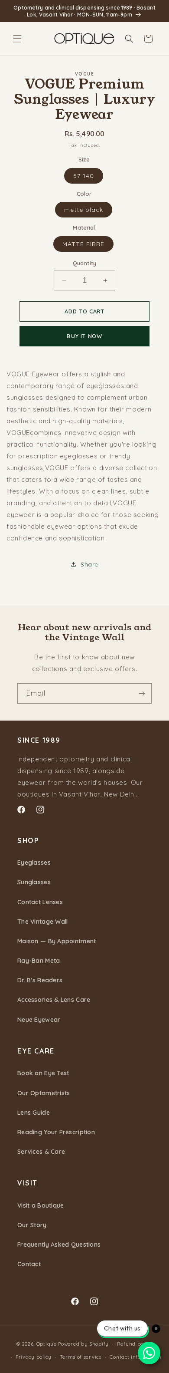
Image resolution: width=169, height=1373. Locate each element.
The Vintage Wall (42, 921)
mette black (83, 210)
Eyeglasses (34, 862)
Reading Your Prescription (56, 1132)
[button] (17, 38)
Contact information (135, 1357)
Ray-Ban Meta (38, 961)
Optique (46, 1343)
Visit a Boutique (40, 1205)
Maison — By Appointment (56, 941)
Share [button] (89, 564)
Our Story (32, 1225)
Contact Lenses (40, 902)
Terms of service (81, 1357)
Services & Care (41, 1152)
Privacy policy (34, 1357)
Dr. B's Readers (39, 980)
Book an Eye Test (43, 1073)
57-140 (83, 176)
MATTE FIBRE (83, 244)
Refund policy (135, 1344)
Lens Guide (33, 1112)
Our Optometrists (43, 1093)
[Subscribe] (141, 693)
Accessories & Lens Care (53, 1000)
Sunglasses (34, 882)
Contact (29, 1264)
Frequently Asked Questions (59, 1244)
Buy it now (84, 336)
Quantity (84, 263)
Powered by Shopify (83, 1343)
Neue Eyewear (38, 1020)
